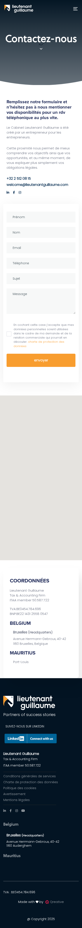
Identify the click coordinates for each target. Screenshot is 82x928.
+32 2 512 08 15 (19, 178)
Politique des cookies (19, 788)
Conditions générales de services (29, 776)
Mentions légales (16, 800)
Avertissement (14, 794)
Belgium (11, 824)
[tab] (41, 825)
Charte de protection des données (30, 782)
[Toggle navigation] (65, 9)
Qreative (57, 901)
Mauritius (12, 855)
